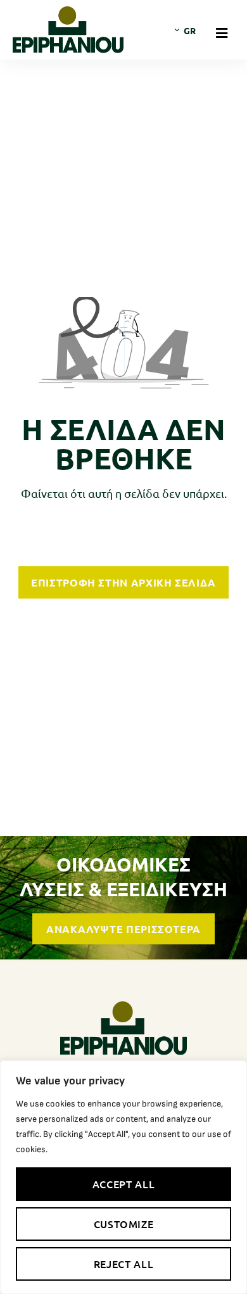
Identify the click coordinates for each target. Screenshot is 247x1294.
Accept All (123, 1184)
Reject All (123, 1264)
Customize (124, 1224)
